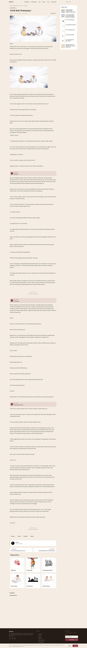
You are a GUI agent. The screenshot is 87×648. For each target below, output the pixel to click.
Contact (39, 636)
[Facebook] (10, 638)
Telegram (32, 536)
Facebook (13, 536)
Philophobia (26, 1)
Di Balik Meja (33, 1)
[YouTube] (12, 638)
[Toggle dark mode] (70, 2)
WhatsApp (25, 536)
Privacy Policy (41, 642)
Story (39, 1)
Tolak (69, 645)
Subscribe (71, 639)
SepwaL (17, 542)
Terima (75, 645)
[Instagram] (15, 638)
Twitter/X (19, 536)
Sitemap (39, 638)
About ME (40, 634)
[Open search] (67, 2)
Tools (48, 1)
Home (11, 5)
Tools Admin (53, 1)
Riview (43, 1)
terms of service (41, 640)
